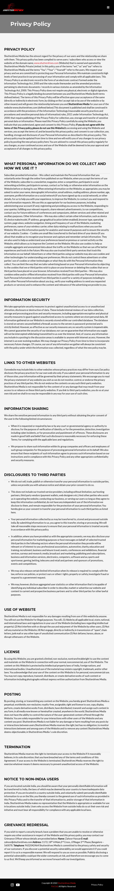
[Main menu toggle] (108, 7)
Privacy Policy (97, 884)
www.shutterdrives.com (46, 63)
